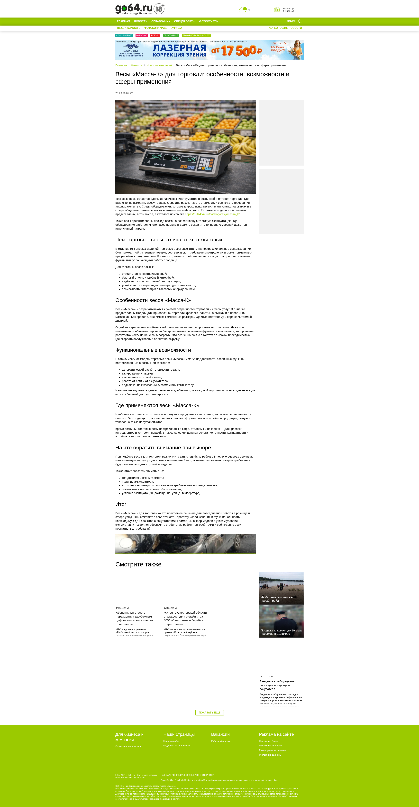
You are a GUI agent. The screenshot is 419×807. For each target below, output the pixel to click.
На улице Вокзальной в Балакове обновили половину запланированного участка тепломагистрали (185, 687)
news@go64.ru (248, 796)
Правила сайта (171, 741)
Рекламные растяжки (270, 745)
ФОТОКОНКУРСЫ (155, 28)
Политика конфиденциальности (130, 778)
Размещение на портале (272, 750)
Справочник (160, 21)
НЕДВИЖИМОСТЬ (128, 28)
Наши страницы (179, 734)
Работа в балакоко (221, 741)
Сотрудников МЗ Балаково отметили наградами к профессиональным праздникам (231, 618)
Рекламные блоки (268, 741)
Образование (171, 35)
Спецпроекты (184, 21)
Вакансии (220, 734)
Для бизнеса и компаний (129, 737)
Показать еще (209, 712)
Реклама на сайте (276, 734)
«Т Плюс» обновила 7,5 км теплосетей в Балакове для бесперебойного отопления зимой (232, 687)
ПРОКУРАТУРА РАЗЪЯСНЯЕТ (196, 35)
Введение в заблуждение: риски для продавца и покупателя (277, 685)
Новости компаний (159, 65)
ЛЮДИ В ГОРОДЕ (124, 35)
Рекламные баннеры (270, 754)
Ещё (225, 21)
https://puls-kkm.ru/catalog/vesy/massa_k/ (212, 214)
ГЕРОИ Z (155, 35)
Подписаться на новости (176, 745)
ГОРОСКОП (141, 35)
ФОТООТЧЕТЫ (209, 21)
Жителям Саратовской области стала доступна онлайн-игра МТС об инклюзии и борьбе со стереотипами (185, 618)
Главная (123, 21)
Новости (140, 21)
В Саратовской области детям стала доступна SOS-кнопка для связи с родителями (137, 685)
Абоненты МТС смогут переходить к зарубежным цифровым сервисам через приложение (134, 618)
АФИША (176, 28)
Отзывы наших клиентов (128, 746)
